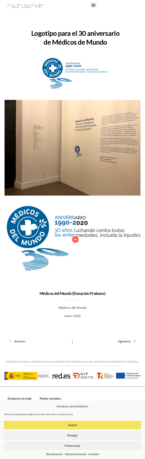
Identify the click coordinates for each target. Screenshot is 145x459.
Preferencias (72, 446)
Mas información (54, 453)
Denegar (72, 435)
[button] (93, 5)
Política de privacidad (75, 453)
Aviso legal (93, 453)
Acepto (72, 425)
